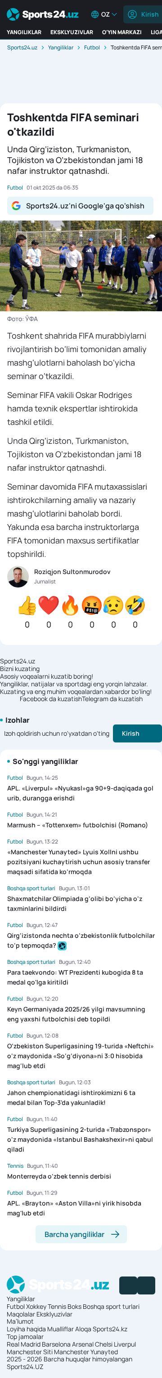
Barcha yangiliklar (74, 1234)
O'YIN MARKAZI (122, 32)
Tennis (57, 1306)
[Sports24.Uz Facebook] (128, 1285)
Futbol (92, 47)
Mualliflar (60, 1329)
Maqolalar (21, 1314)
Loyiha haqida (26, 1329)
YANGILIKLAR (24, 32)
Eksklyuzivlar (54, 1314)
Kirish (131, 733)
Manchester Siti (30, 1351)
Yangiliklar (60, 47)
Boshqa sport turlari (111, 1306)
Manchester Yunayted (86, 1351)
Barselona (56, 1344)
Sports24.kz (110, 1329)
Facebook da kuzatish (51, 699)
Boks (74, 1306)
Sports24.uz (22, 47)
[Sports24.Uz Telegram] (146, 1285)
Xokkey (36, 1306)
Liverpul (125, 1344)
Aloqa (83, 1329)
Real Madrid (23, 1344)
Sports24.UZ (25, 1366)
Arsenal (83, 1344)
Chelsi (103, 1344)
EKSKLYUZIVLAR (71, 32)
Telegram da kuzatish (112, 699)
